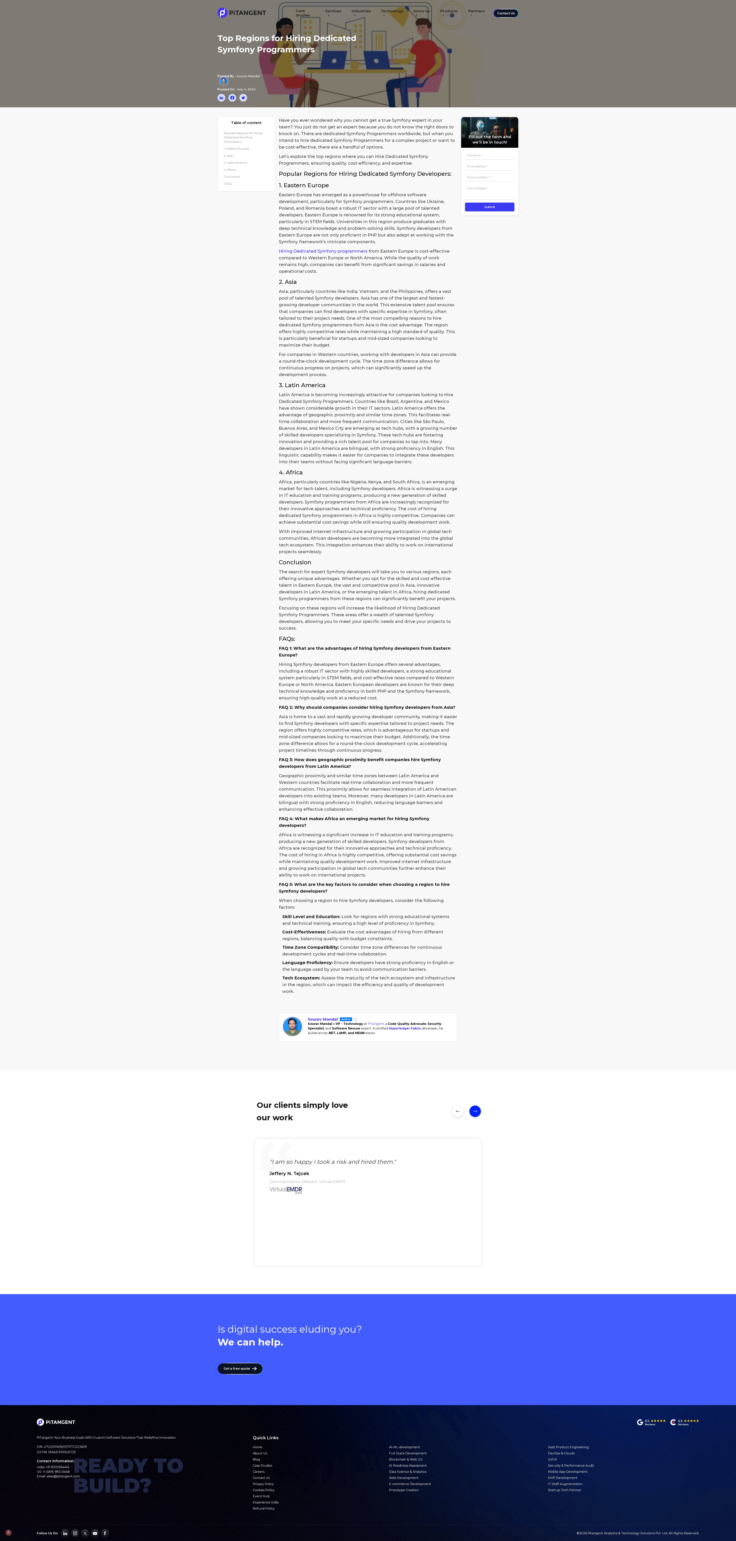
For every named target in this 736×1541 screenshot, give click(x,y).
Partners (476, 11)
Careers (258, 1472)
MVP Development (562, 1478)
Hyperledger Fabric (405, 1028)
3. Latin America (235, 162)
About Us (260, 1453)
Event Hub (261, 1496)
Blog (256, 1459)
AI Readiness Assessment (408, 1465)
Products (449, 11)
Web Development (404, 1478)
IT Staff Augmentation (565, 1484)
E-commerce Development (410, 1484)
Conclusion (232, 176)
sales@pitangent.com (63, 1476)
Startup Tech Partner (564, 1490)
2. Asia (228, 156)
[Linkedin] (221, 98)
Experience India (265, 1502)
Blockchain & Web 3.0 (405, 1459)
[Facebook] (232, 98)
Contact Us (506, 13)
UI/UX (552, 1459)
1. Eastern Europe (236, 148)
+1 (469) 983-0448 (56, 1472)
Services (333, 11)
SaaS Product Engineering (568, 1447)
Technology (392, 11)
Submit (489, 207)
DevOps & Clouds (561, 1453)
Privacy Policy (263, 1484)
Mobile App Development (568, 1472)
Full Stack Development (408, 1453)
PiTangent (376, 1024)
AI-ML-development (404, 1447)
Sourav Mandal (323, 1019)
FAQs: (228, 184)
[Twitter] (243, 98)
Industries (361, 11)
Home (257, 1447)
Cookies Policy (263, 1490)
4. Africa (229, 170)
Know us (421, 11)
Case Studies (303, 13)
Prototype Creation (404, 1490)
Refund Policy (264, 1508)
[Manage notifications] (8, 1533)
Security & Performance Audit (571, 1465)
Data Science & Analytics (407, 1472)
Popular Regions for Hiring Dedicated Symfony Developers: (243, 137)
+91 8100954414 (57, 1467)
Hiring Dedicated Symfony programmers (323, 251)
